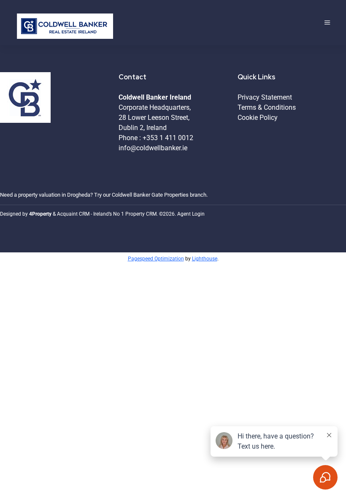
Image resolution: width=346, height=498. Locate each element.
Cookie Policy (258, 118)
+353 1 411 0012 (168, 138)
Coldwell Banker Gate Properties (150, 195)
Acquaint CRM (73, 214)
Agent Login (191, 214)
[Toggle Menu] (327, 23)
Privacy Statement (265, 97)
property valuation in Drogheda (54, 195)
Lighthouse (204, 259)
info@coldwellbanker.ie (153, 148)
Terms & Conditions (267, 107)
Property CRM (141, 214)
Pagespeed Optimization (156, 259)
